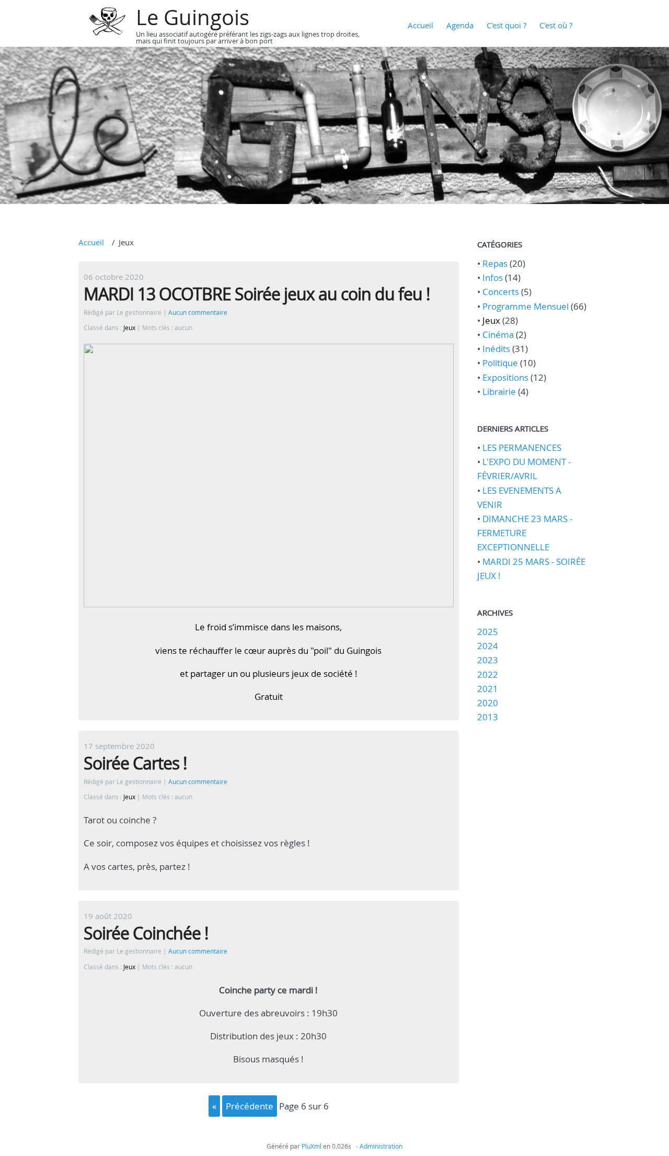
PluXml (311, 1146)
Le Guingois (192, 17)
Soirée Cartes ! (135, 763)
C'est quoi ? (506, 25)
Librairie (499, 392)
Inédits (496, 349)
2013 (487, 717)
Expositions (505, 377)
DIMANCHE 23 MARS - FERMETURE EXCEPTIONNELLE (524, 533)
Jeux (129, 328)
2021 (487, 689)
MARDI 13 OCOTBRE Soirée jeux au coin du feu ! (257, 293)
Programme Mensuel (525, 306)
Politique (500, 363)
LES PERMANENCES (521, 447)
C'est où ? (555, 25)
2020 (487, 703)
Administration (381, 1146)
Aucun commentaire (197, 312)
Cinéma (498, 334)
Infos (492, 277)
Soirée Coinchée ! (146, 933)
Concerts (500, 292)
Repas (494, 263)
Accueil (420, 25)
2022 (487, 674)
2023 (487, 660)
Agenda (460, 25)
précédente (249, 1106)
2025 (487, 632)
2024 (487, 646)
